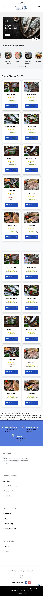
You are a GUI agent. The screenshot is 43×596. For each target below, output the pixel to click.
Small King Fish (31, 159)
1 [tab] (17, 66)
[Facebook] (26, 582)
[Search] (39, 6)
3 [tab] (21, 66)
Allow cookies (21, 593)
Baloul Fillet (32, 225)
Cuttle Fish (11, 191)
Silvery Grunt (31, 127)
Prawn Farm (31, 95)
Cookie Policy (27, 590)
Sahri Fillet (31, 194)
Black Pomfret (11, 95)
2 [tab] (19, 66)
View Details (11, 106)
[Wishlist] (18, 82)
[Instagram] (29, 582)
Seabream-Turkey (12, 127)
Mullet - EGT (11, 159)
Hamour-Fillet (11, 225)
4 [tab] (23, 66)
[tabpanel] (17, 57)
